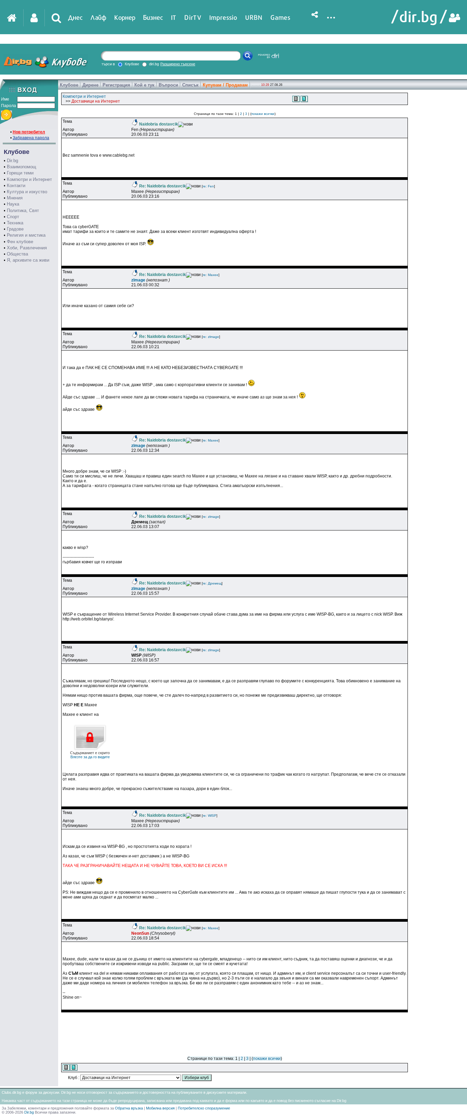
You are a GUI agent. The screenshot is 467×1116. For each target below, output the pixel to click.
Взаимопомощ (21, 166)
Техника (15, 222)
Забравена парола (31, 137)
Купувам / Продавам (225, 85)
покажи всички (263, 114)
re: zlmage (211, 337)
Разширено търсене (177, 64)
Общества (17, 254)
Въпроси (168, 85)
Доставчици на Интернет (95, 101)
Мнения (15, 197)
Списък (190, 85)
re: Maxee (210, 275)
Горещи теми (20, 172)
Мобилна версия (160, 1108)
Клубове (69, 85)
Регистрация (116, 85)
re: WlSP (209, 815)
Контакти (16, 185)
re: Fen (208, 186)
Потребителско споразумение (204, 1108)
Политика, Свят (23, 210)
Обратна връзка (129, 1108)
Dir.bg (12, 160)
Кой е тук (144, 85)
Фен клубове (20, 241)
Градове (15, 229)
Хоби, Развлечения (27, 247)
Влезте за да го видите (90, 755)
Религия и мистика (26, 235)
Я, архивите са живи (28, 260)
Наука (13, 204)
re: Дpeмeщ (212, 583)
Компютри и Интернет (29, 179)
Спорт (13, 216)
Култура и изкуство (27, 191)
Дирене (90, 85)
